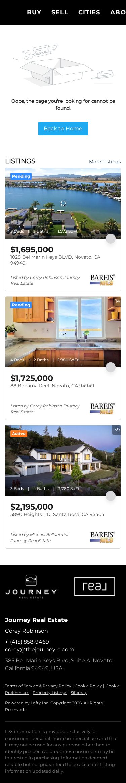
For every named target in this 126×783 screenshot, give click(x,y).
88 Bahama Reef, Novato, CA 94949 (52, 386)
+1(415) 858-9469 (27, 642)
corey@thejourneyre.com (39, 649)
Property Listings (50, 692)
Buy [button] (34, 12)
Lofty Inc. (40, 702)
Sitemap (79, 692)
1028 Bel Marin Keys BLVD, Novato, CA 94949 (55, 260)
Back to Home (63, 128)
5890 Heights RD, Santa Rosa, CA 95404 (57, 514)
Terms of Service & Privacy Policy (38, 685)
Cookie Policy (88, 685)
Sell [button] (59, 12)
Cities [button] (89, 12)
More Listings (105, 162)
